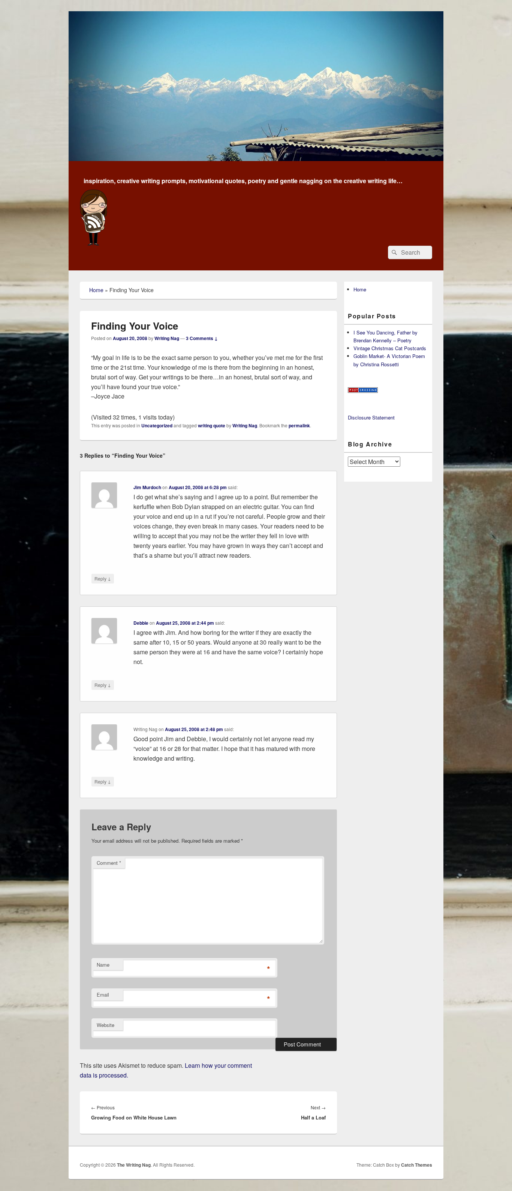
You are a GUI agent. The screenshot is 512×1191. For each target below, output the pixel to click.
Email (103, 994)
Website (105, 1024)
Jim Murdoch (147, 487)
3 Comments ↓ (202, 338)
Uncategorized (156, 425)
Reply (102, 578)
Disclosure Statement (371, 417)
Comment (109, 862)
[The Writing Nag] (256, 158)
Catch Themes (416, 1164)
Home (96, 290)
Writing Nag (166, 338)
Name (103, 964)
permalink (299, 425)
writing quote (211, 425)
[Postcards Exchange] (363, 390)
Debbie (140, 622)
